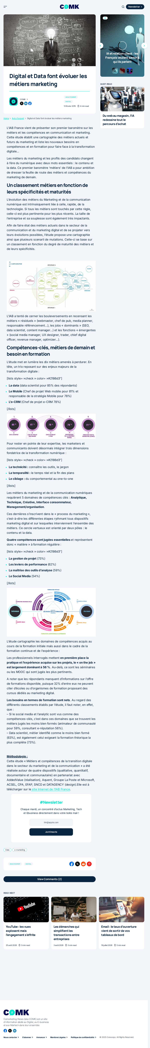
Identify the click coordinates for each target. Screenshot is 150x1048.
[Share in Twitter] (77, 864)
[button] (5, 6)
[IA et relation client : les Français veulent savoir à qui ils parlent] (122, 45)
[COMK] (13, 101)
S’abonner (26, 1037)
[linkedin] (26, 103)
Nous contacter (10, 1037)
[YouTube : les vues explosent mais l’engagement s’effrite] (26, 909)
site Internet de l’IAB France (50, 789)
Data (7, 850)
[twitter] (22, 103)
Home (6, 118)
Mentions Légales (58, 1037)
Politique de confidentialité (82, 1037)
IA (105, 18)
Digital (68, 101)
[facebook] (30, 103)
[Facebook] (5, 1030)
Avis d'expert (70, 97)
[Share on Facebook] (72, 864)
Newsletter (134, 6)
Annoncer (40, 1037)
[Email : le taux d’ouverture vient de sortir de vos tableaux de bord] (121, 909)
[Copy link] (89, 864)
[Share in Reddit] (83, 864)
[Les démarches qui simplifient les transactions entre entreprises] (74, 909)
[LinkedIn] (14, 1030)
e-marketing (19, 850)
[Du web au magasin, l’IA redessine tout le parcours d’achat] (122, 99)
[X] (10, 1030)
